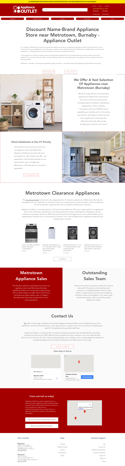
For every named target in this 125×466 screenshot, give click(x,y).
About (100, 6)
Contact (94, 6)
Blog (104, 461)
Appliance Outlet (32, 200)
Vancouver (105, 10)
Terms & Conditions (99, 453)
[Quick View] (31, 233)
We (25, 323)
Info (104, 444)
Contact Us (102, 447)
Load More (62, 259)
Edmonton (96, 10)
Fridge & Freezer (62, 447)
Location (107, 6)
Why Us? (103, 458)
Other (62, 455)
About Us (103, 455)
